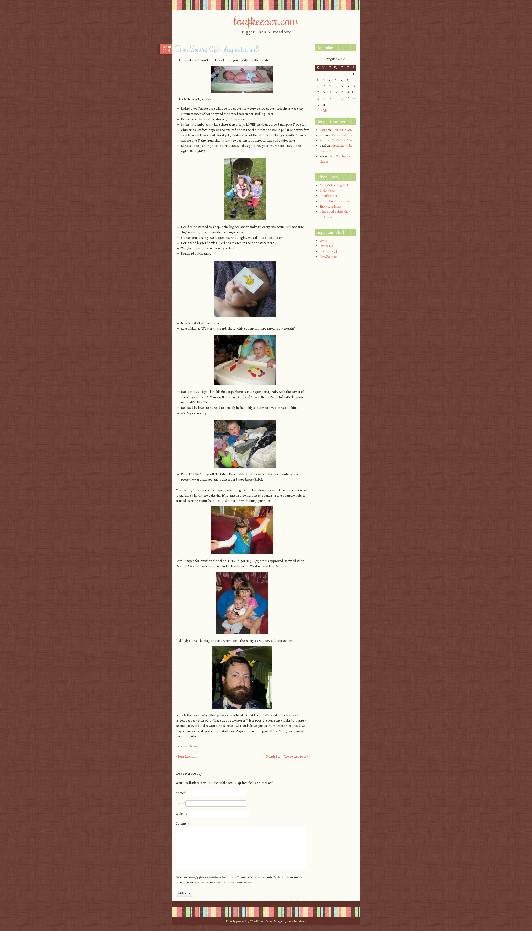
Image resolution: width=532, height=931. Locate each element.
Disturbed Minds (330, 196)
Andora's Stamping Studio (335, 185)
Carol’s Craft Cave (342, 130)
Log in (323, 241)
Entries (327, 246)
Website (181, 814)
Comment (183, 823)
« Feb (324, 111)
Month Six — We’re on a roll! (287, 756)
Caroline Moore (296, 921)
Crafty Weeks (328, 191)
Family (194, 746)
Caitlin (323, 130)
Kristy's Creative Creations (335, 201)
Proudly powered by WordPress (244, 921)
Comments (329, 251)
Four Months (186, 756)
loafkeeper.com (266, 20)
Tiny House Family (330, 207)
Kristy (323, 140)
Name (180, 793)
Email (180, 803)
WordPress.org (329, 257)
